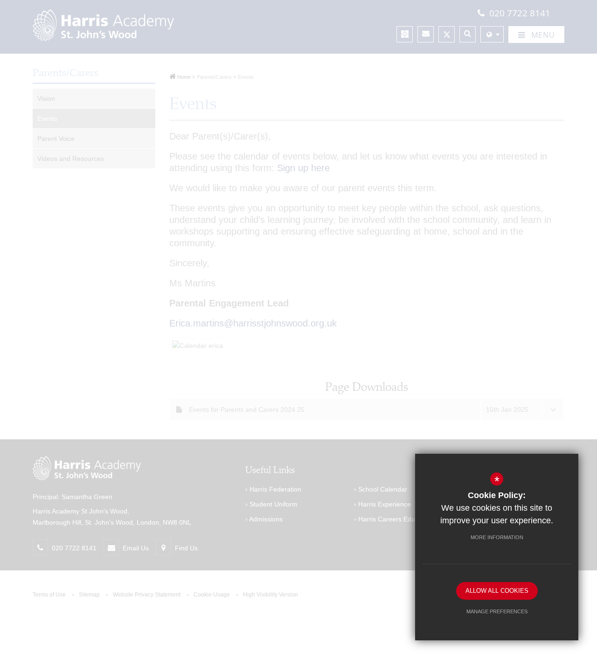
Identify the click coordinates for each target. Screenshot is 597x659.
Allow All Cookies (496, 590)
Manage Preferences (497, 611)
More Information (497, 537)
